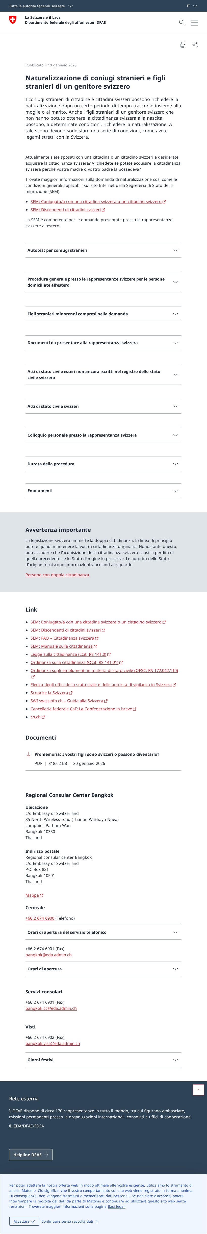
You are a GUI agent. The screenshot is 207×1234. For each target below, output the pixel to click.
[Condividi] (195, 44)
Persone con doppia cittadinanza (57, 574)
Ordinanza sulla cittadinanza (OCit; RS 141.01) (74, 662)
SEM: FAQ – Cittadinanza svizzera (62, 638)
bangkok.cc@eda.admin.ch (51, 1008)
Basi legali (116, 1206)
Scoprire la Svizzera (49, 692)
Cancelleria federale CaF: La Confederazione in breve (81, 709)
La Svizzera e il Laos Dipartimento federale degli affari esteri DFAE (65, 19)
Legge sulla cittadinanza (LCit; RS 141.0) (68, 654)
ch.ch (36, 717)
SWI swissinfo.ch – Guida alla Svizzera (67, 700)
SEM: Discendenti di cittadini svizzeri (66, 209)
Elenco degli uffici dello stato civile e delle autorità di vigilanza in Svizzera (101, 684)
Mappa (32, 895)
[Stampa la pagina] (183, 44)
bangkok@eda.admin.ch (48, 955)
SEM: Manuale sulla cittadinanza (62, 646)
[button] (198, 1089)
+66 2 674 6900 (39, 918)
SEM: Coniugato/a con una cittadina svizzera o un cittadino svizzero (96, 201)
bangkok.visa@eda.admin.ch (52, 1043)
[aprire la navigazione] (194, 23)
